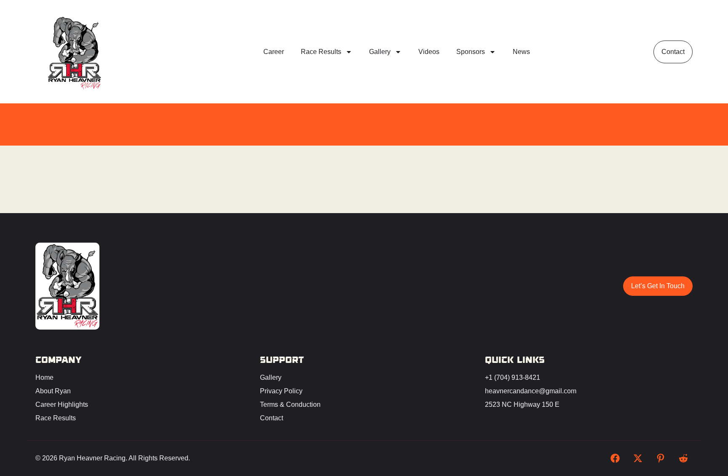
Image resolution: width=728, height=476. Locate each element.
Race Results (321, 51)
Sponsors (470, 51)
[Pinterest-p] (660, 458)
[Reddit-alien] (683, 458)
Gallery (380, 51)
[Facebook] (615, 458)
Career (273, 51)
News (521, 51)
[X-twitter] (638, 458)
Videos (428, 51)
